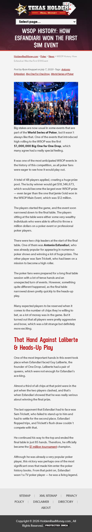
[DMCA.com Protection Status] (57, 525)
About (46, 507)
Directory (65, 501)
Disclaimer (41, 501)
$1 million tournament (43, 446)
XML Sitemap (48, 495)
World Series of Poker (62, 74)
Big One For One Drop (38, 74)
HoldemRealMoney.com (55, 521)
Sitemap (24, 495)
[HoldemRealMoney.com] (45, 15)
